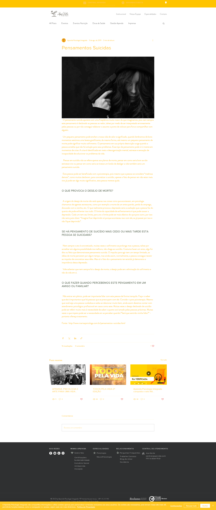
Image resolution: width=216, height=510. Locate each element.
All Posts (52, 23)
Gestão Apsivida (116, 23)
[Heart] (72, 453)
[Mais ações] (152, 40)
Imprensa (132, 23)
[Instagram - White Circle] (63, 453)
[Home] (143, 453)
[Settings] (166, 2)
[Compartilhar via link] (81, 338)
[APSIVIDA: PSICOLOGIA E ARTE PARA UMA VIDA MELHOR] (67, 374)
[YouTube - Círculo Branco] (54, 453)
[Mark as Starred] (94, 452)
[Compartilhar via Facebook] (63, 338)
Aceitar (205, 506)
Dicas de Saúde (98, 23)
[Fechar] (213, 506)
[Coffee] (118, 452)
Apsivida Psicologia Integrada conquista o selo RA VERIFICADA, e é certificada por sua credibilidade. (147, 390)
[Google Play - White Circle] (59, 453)
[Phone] (84, 3)
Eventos (64, 23)
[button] (163, 23)
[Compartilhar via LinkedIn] (75, 338)
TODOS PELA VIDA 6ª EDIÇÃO (104, 390)
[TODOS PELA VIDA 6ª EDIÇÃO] (108, 374)
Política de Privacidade (86, 507)
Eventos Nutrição (80, 23)
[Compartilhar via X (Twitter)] (69, 338)
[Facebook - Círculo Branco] (50, 453)
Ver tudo (163, 360)
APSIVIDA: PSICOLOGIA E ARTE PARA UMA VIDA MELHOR (65, 390)
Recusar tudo (191, 506)
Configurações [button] (176, 506)
